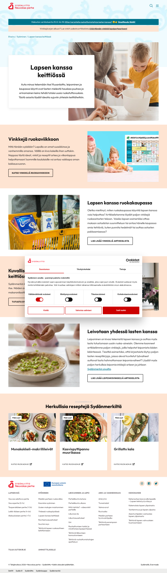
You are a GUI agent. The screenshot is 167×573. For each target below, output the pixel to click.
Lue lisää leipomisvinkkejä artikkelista (115, 378)
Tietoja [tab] (123, 269)
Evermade (154, 564)
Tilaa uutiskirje (17, 549)
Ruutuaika (103, 511)
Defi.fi (10, 571)
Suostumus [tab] (44, 269)
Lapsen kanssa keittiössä (48, 515)
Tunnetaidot (104, 503)
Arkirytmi (103, 499)
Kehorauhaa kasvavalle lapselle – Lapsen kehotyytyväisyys (142, 500)
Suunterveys (43, 524)
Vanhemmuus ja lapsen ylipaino (142, 509)
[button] (151, 6)
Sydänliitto (29, 571)
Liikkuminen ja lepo (78, 493)
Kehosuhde (135, 493)
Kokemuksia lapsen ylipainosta (142, 505)
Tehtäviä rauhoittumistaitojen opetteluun (81, 540)
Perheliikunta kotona (77, 499)
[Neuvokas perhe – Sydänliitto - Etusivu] (21, 484)
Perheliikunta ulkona (77, 503)
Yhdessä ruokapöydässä (48, 511)
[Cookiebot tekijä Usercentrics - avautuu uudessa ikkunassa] (128, 261)
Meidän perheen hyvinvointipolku (106, 516)
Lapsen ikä (13, 493)
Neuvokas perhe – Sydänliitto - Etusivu (29, 6)
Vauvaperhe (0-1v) (16, 503)
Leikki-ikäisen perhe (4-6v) (19, 511)
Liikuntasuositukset (76, 518)
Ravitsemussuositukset (48, 520)
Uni (69, 522)
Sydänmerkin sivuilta (99, 369)
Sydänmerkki (55, 571)
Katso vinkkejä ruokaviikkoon (30, 173)
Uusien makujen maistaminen (50, 507)
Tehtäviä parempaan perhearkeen (108, 523)
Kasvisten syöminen (46, 503)
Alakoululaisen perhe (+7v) (19, 515)
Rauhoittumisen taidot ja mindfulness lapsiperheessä (80, 527)
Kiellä (46, 310)
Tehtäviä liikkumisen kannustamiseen (76, 534)
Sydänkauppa (41, 571)
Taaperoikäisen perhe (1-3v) (20, 507)
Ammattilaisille (47, 549)
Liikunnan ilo (73, 514)
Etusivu (11, 36)
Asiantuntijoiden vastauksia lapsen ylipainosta (140, 515)
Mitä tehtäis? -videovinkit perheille (79, 508)
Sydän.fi (19, 571)
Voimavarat (104, 507)
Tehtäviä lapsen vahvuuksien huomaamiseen (141, 521)
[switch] (69, 299)
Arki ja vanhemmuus (110, 493)
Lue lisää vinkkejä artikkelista (110, 241)
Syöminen (21, 36)
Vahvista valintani (83, 310)
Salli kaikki (121, 310)
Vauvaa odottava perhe (18, 499)
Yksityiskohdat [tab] (83, 269)
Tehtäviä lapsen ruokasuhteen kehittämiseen (51, 529)
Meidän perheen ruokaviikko (50, 499)
